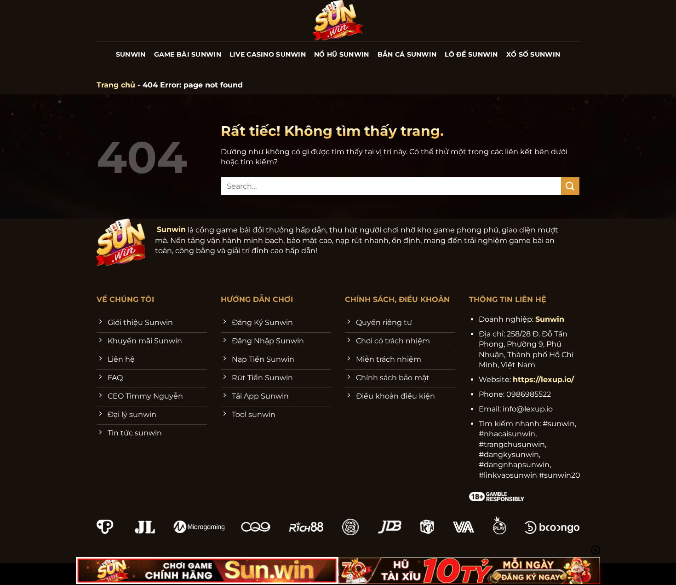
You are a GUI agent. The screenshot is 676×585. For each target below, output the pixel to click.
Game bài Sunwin (187, 54)
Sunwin (131, 54)
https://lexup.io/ (543, 379)
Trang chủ (116, 85)
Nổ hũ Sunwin (341, 54)
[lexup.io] (338, 20)
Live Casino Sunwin (267, 54)
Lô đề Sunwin (471, 54)
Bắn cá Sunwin (407, 54)
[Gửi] (570, 186)
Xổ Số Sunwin (533, 54)
